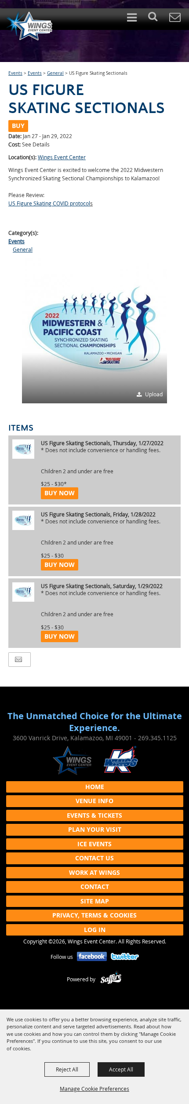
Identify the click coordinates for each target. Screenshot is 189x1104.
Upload (154, 394)
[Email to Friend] (18, 659)
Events (15, 73)
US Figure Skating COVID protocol (49, 203)
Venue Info (94, 801)
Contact (94, 886)
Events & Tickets (94, 815)
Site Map (94, 901)
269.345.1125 (157, 738)
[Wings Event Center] (28, 25)
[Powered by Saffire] (111, 979)
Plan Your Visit (94, 829)
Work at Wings (94, 872)
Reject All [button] (67, 1069)
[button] (157, 19)
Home (94, 786)
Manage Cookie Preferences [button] (94, 1088)
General (55, 73)
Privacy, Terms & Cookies (94, 915)
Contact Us (94, 858)
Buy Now (59, 493)
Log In (94, 929)
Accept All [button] (121, 1069)
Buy (18, 125)
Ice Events (94, 844)
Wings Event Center (62, 157)
